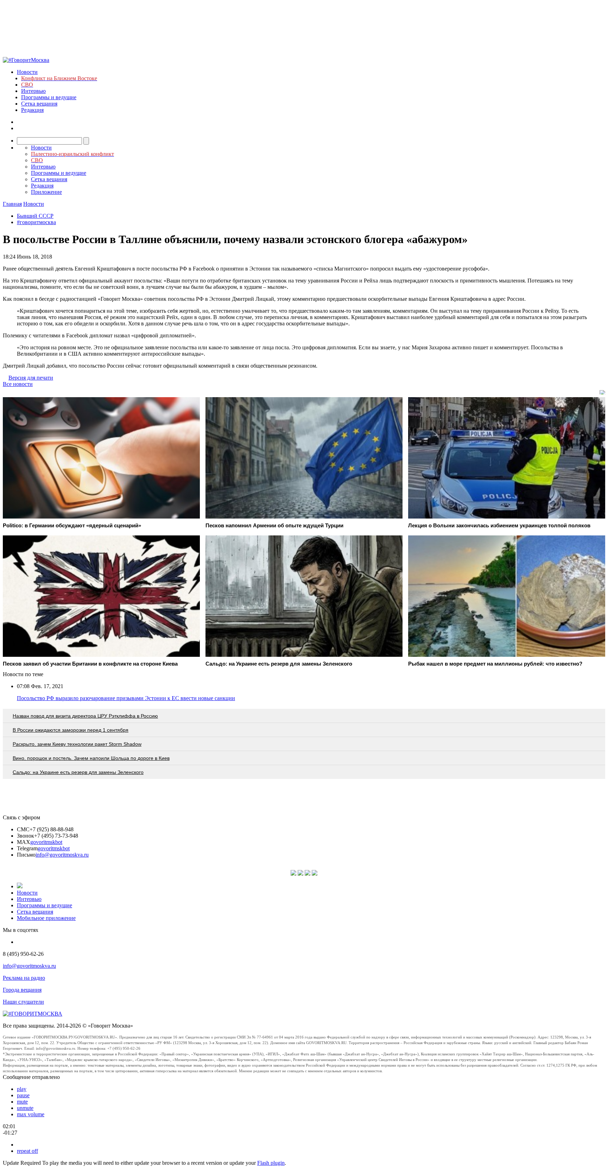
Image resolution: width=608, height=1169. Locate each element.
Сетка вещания (39, 104)
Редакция (32, 110)
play (21, 1089)
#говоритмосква (36, 222)
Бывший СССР (35, 216)
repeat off (27, 1151)
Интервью (33, 91)
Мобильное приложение (46, 918)
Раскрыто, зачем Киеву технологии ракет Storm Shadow (77, 744)
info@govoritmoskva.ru (62, 855)
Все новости (18, 384)
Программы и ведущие (48, 97)
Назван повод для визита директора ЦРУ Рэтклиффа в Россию (85, 716)
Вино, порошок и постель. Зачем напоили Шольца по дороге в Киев (91, 758)
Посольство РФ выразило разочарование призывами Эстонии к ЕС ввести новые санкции (126, 698)
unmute (25, 1108)
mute (22, 1102)
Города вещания (22, 990)
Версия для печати (30, 378)
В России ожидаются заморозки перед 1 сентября (70, 730)
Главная (12, 204)
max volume (30, 1114)
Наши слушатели (23, 1002)
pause (23, 1095)
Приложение (46, 192)
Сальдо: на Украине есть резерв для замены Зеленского (78, 772)
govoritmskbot (46, 842)
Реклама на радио (24, 978)
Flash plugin (271, 1163)
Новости (27, 72)
